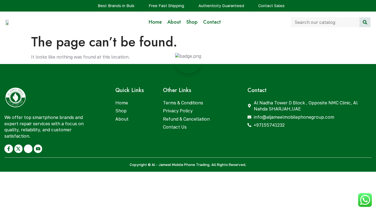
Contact (212, 22)
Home (155, 22)
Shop (192, 22)
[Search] (364, 22)
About (174, 22)
